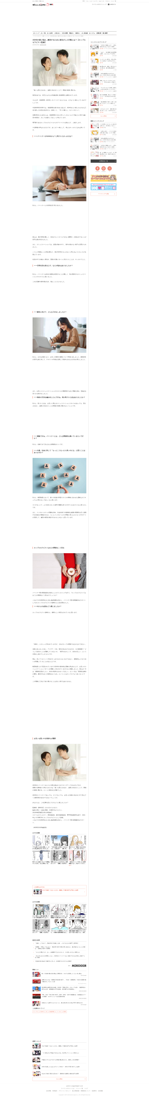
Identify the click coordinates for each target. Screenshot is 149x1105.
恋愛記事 (98, 33)
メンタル (58, 1011)
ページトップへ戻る (103, 193)
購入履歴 (105, 33)
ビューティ (95, 1)
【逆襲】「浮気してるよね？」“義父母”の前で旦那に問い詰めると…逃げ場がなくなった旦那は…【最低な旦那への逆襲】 (60, 947)
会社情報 (48, 1091)
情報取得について (85, 1091)
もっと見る (59, 1079)
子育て (83, 1)
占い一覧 (43, 33)
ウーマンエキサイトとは (67, 1088)
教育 (65, 1011)
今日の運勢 (65, 33)
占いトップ (36, 33)
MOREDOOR (43, 44)
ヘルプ (86, 1088)
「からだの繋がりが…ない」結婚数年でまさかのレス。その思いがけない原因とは (57, 952)
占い (103, 1)
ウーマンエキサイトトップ (99, 4)
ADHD (42, 1011)
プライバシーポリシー (65, 1091)
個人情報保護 (75, 1091)
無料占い (77, 33)
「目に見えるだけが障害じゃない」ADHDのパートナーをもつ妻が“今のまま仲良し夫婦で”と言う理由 (60, 956)
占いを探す (50, 33)
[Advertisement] (74, 19)
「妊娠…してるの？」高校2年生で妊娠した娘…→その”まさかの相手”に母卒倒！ (57, 943)
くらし (87, 1)
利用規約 (54, 1091)
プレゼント (107, 1)
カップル (35, 1011)
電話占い (71, 33)
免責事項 (94, 1091)
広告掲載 (100, 1091)
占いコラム (92, 33)
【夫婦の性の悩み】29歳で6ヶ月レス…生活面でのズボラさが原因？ (53, 961)
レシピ (91, 1)
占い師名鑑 (85, 33)
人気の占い (57, 33)
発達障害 (51, 1011)
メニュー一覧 (113, 1)
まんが (100, 1)
